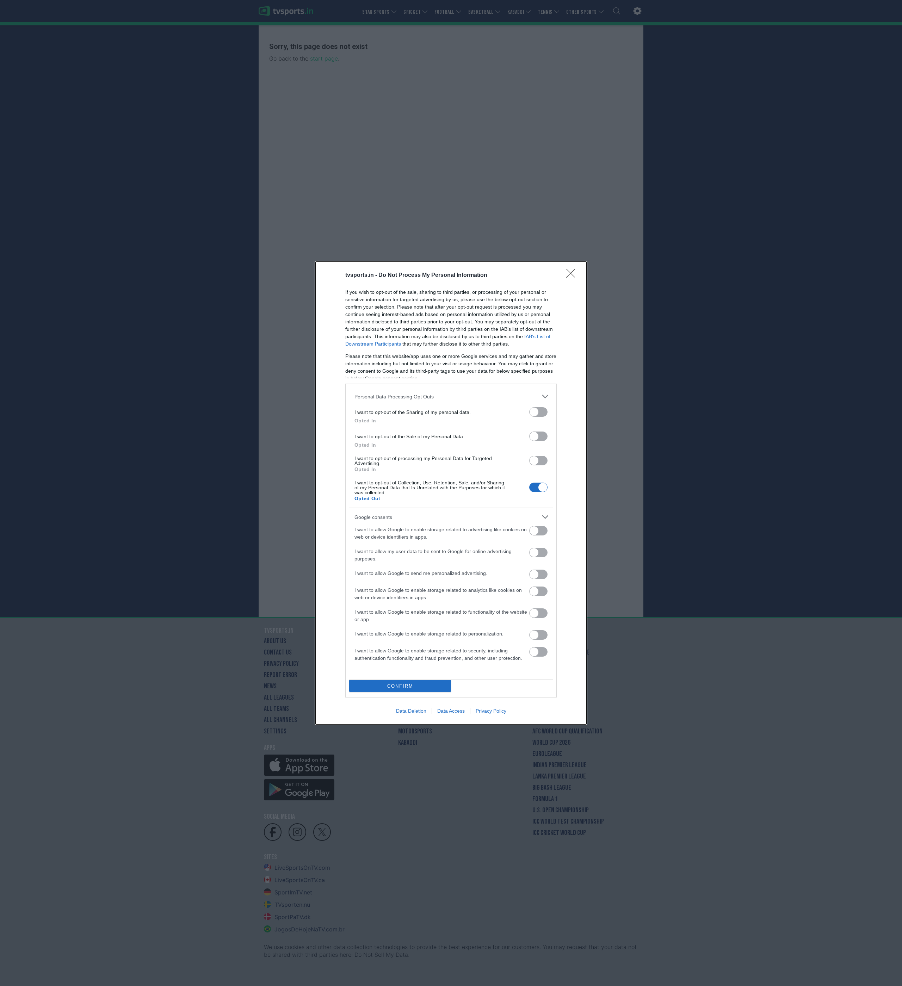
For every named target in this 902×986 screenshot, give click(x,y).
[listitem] (451, 396)
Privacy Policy (491, 711)
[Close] (573, 275)
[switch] (538, 412)
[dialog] (451, 493)
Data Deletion (411, 711)
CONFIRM (400, 686)
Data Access (451, 711)
